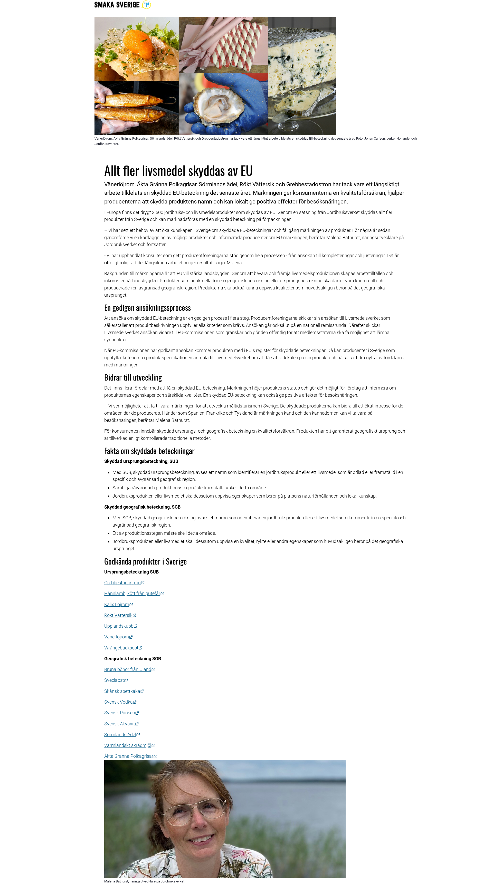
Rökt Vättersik (120, 615)
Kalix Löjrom (118, 604)
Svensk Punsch (121, 712)
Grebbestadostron (124, 582)
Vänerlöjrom (118, 636)
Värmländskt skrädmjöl (129, 745)
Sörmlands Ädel (122, 734)
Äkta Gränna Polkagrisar (130, 756)
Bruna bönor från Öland (129, 669)
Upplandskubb (121, 626)
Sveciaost (116, 680)
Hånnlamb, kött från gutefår (134, 593)
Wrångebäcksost (123, 647)
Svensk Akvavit (121, 723)
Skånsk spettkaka (124, 691)
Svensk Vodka (120, 702)
